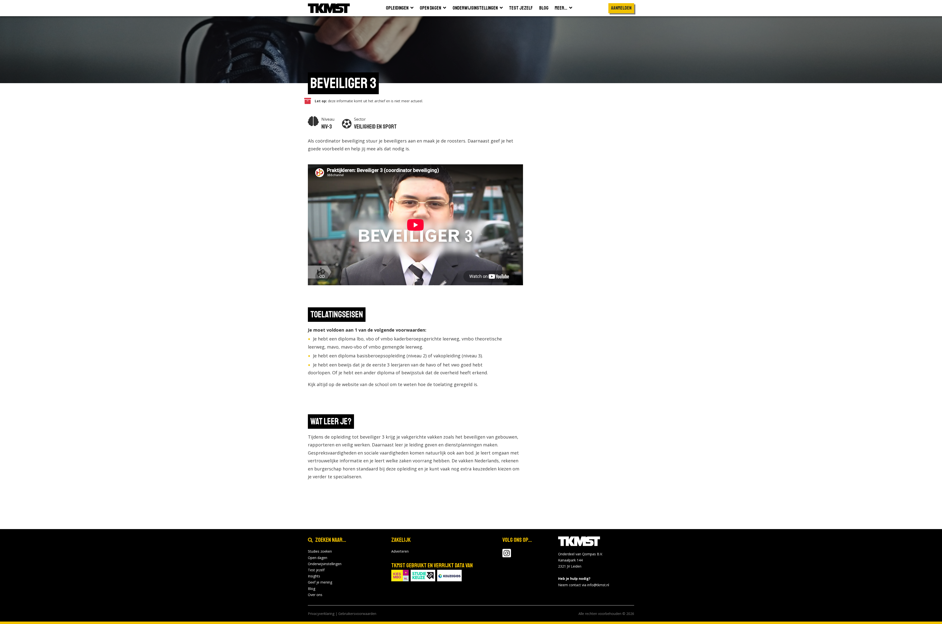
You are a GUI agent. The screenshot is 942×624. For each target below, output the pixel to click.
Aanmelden (621, 8)
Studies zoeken (320, 551)
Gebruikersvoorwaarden (357, 613)
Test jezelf (316, 570)
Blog (311, 588)
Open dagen (317, 557)
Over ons (315, 594)
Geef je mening (320, 582)
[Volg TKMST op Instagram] (506, 555)
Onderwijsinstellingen (324, 563)
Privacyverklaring (321, 613)
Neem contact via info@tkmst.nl (583, 585)
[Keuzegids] (449, 575)
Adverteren (400, 551)
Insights (314, 576)
